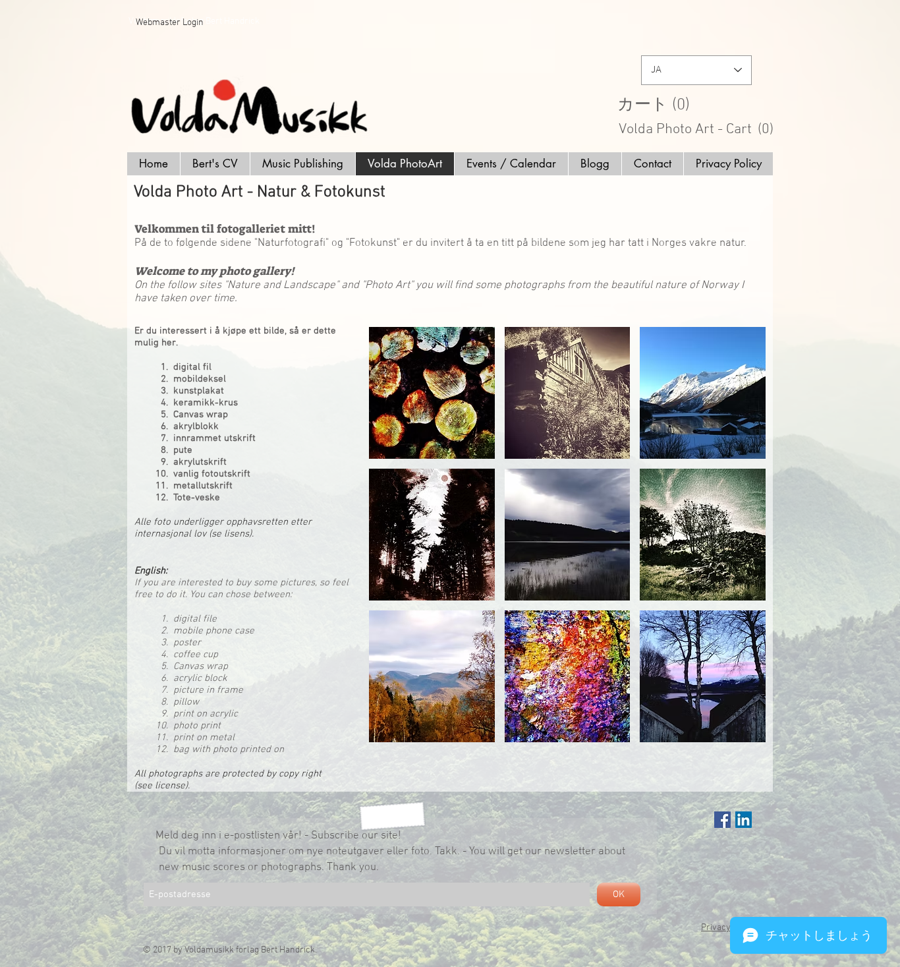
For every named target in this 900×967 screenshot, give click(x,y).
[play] (739, 732)
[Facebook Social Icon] (722, 819)
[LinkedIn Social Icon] (743, 819)
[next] (737, 546)
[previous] (397, 546)
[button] (701, 103)
